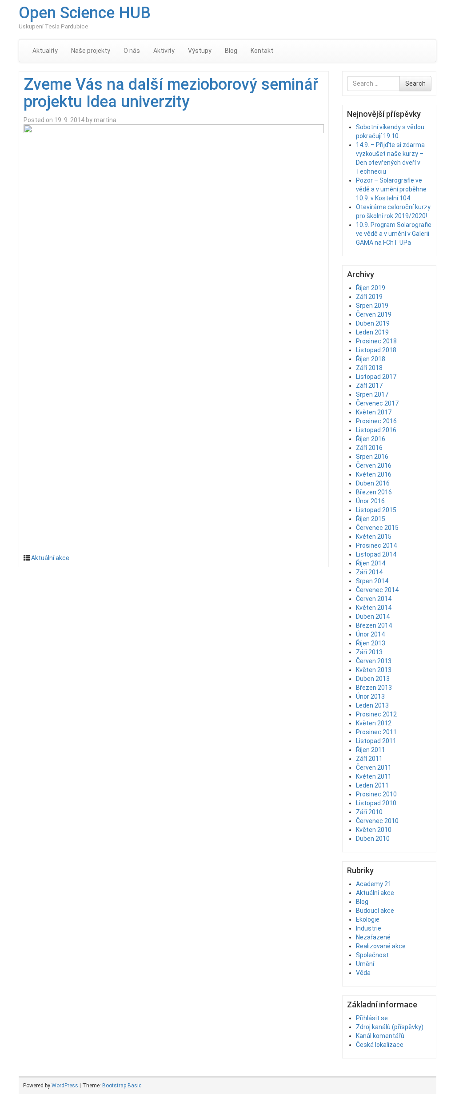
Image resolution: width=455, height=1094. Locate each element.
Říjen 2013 (370, 643)
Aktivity (164, 50)
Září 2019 (369, 296)
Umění (365, 963)
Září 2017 (369, 385)
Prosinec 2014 (376, 545)
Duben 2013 (373, 678)
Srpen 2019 (372, 305)
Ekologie (367, 919)
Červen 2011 (373, 767)
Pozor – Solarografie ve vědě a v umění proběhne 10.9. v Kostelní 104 (391, 189)
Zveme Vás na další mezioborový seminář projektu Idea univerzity (171, 93)
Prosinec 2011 (376, 732)
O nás (132, 50)
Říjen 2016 (370, 438)
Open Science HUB (85, 13)
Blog (231, 50)
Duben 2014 (373, 616)
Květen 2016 (373, 474)
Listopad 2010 (376, 803)
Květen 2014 (373, 607)
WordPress (65, 1085)
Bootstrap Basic (121, 1085)
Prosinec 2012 (376, 714)
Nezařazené (373, 937)
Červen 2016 (373, 465)
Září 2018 (369, 367)
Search (415, 83)
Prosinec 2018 (376, 341)
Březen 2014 (374, 625)
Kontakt (262, 50)
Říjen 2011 (370, 749)
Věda (363, 972)
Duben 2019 (373, 323)
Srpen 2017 (372, 394)
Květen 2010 (373, 829)
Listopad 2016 (376, 430)
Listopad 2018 (376, 350)
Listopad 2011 (376, 740)
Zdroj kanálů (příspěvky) (389, 1026)
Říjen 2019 (370, 287)
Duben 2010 (373, 838)
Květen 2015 (373, 536)
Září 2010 (369, 812)
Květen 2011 (373, 776)
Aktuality (45, 50)
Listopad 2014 (376, 554)
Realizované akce (381, 946)
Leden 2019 (372, 332)
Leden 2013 (372, 705)
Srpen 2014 (372, 581)
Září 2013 (369, 652)
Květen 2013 (373, 669)
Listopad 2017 (376, 376)
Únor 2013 (370, 696)
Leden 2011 (372, 785)
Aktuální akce (50, 557)
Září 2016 (369, 447)
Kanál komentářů (380, 1035)
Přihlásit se (372, 1018)
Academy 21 (373, 883)
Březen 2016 (374, 492)
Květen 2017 (373, 412)
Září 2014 (369, 572)
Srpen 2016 (372, 456)
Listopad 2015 (376, 509)
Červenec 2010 (377, 820)
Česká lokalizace (379, 1044)
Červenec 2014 (377, 589)
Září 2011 (369, 758)
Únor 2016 (370, 501)
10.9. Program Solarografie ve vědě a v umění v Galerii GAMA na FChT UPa (393, 233)
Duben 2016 (373, 483)
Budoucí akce (375, 910)
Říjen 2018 (370, 358)
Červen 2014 (373, 598)
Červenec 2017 (377, 403)
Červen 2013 (373, 660)
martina (105, 119)
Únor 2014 (370, 634)
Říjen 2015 (370, 518)
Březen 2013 (374, 687)
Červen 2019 (373, 314)
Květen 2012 (373, 723)
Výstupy (200, 50)
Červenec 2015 (377, 527)
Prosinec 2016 (376, 421)
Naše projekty (90, 50)
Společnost (372, 955)
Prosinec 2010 (376, 794)
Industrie (368, 928)
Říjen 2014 (370, 563)
